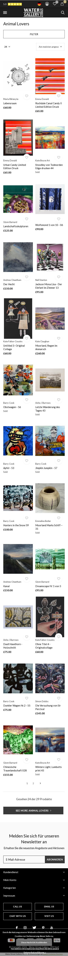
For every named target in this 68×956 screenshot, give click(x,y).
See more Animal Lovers (32, 810)
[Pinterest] (43, 927)
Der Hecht (9, 284)
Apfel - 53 (8, 467)
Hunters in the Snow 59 (16, 525)
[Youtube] (51, 927)
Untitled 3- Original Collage (14, 347)
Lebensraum (10, 103)
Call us (17, 906)
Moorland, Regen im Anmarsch (46, 347)
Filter (34, 34)
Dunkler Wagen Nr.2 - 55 (16, 705)
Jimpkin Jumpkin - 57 (46, 467)
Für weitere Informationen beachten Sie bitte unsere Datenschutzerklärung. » (35, 950)
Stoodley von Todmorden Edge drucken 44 (49, 166)
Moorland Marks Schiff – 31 (48, 527)
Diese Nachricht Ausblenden (34, 942)
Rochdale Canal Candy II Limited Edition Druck (48, 105)
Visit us (49, 916)
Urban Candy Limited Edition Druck (14, 166)
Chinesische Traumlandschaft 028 (15, 768)
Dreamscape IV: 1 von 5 (48, 586)
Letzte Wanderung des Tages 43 (47, 409)
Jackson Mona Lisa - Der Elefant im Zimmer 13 (48, 286)
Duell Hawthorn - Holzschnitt (12, 646)
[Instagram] (25, 927)
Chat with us (17, 916)
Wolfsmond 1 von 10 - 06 (49, 224)
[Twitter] (34, 927)
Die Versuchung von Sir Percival (48, 707)
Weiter (40, 783)
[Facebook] (17, 927)
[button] (5, 12)
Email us (49, 906)
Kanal (6, 586)
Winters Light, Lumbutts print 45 (48, 768)
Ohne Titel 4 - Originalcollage (43, 646)
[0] (62, 4)
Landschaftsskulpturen (15, 226)
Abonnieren (55, 859)
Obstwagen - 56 (12, 407)
